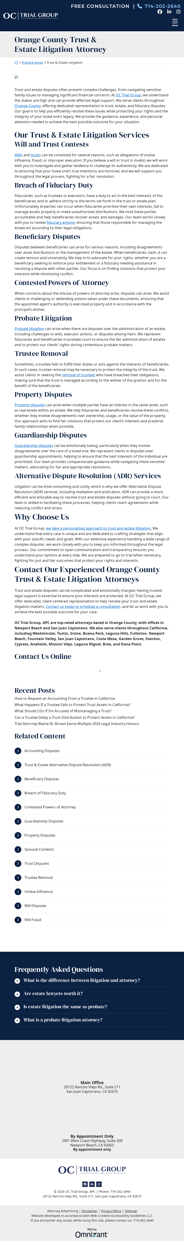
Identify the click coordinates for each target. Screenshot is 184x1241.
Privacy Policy (111, 1211)
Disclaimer (90, 1211)
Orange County (27, 105)
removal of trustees (78, 374)
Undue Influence (38, 891)
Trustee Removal (38, 877)
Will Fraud (32, 919)
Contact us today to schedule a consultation (83, 606)
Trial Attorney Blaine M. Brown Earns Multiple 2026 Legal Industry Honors (77, 724)
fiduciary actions (61, 222)
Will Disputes (35, 905)
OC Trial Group (128, 95)
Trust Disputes (36, 863)
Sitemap (131, 1211)
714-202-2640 (163, 6)
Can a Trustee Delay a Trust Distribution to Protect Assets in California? (75, 717)
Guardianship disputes (34, 445)
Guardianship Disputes (44, 821)
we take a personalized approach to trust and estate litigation (98, 528)
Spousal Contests (39, 849)
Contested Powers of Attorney (50, 807)
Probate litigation (29, 328)
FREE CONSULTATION (103, 6)
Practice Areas (32, 62)
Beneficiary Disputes (41, 778)
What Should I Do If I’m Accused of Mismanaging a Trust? (63, 711)
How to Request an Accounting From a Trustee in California (65, 698)
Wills (18, 154)
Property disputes (30, 404)
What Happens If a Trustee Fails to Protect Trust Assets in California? (72, 705)
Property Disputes (39, 835)
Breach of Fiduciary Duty (45, 793)
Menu (175, 25)
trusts (36, 154)
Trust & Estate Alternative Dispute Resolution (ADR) (67, 764)
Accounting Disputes (42, 750)
